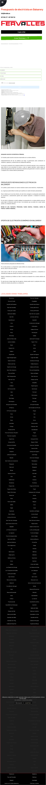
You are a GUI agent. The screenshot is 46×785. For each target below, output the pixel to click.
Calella (34, 335)
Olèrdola (34, 592)
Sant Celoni (34, 576)
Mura (11, 332)
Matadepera (34, 461)
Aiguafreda (11, 354)
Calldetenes (11, 479)
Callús (34, 476)
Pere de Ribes (11, 373)
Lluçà (34, 508)
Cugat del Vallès (34, 357)
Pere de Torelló (11, 301)
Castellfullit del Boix (34, 601)
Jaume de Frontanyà (34, 338)
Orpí (34, 414)
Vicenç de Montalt (34, 310)
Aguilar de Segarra (34, 354)
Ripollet (11, 457)
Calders (11, 351)
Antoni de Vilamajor (34, 457)
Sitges (34, 410)
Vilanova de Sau (11, 363)
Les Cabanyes (34, 570)
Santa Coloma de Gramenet (34, 583)
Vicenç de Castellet (11, 445)
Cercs (34, 420)
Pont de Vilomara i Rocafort (11, 432)
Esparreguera (34, 385)
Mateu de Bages (34, 373)
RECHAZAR (19, 703)
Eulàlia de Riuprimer (11, 623)
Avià (12, 476)
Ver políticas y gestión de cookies (23, 700)
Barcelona (11, 298)
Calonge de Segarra (34, 451)
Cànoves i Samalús (34, 445)
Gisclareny (11, 482)
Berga (11, 470)
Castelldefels (34, 595)
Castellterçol (12, 320)
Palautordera (34, 523)
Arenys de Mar (11, 442)
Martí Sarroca (34, 376)
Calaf (34, 351)
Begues (34, 501)
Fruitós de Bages (34, 533)
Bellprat (34, 470)
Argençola (11, 511)
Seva (11, 414)
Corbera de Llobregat (34, 323)
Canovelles (11, 448)
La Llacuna (34, 598)
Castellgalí (34, 780)
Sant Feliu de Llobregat (11, 520)
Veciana (34, 548)
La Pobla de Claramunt (11, 529)
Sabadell (12, 526)
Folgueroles (11, 486)
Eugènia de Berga (34, 623)
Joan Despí (34, 454)
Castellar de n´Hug (11, 620)
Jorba (11, 395)
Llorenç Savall (34, 514)
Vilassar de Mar (34, 379)
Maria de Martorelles (11, 580)
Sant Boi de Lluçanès (34, 313)
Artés (34, 348)
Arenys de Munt (34, 439)
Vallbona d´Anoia (11, 558)
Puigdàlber (34, 301)
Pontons (34, 435)
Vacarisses (34, 558)
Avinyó (11, 329)
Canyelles (34, 382)
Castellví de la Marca (34, 304)
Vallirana (34, 551)
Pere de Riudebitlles (34, 370)
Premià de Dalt (11, 601)
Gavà (11, 589)
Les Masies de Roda (34, 567)
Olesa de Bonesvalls (11, 592)
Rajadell (11, 780)
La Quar (34, 573)
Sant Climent (11, 576)
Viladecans (11, 774)
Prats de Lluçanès (11, 435)
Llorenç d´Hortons (11, 517)
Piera (11, 498)
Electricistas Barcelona (4, 43)
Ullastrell (11, 583)
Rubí (34, 345)
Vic (11, 548)
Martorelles (34, 464)
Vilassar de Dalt (11, 611)
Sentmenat (34, 388)
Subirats (34, 561)
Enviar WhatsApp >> (20, 38)
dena (11, 595)
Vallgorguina (11, 554)
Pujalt (34, 432)
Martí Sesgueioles (11, 376)
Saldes (11, 564)
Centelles (11, 423)
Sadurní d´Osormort (34, 526)
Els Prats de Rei (11, 388)
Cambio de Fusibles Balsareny (11, 783)
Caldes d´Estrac (34, 329)
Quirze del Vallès (11, 539)
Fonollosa (34, 482)
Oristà (11, 417)
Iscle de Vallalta (11, 342)
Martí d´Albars (11, 514)
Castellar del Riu (34, 617)
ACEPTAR (28, 703)
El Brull (11, 598)
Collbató (11, 385)
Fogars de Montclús (34, 486)
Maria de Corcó (34, 580)
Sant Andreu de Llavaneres (11, 461)
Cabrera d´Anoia (11, 473)
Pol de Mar (34, 542)
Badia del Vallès (34, 608)
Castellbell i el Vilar (34, 614)
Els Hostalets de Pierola (34, 407)
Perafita (34, 498)
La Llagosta (11, 533)
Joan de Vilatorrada (11, 338)
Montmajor (11, 398)
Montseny (11, 335)
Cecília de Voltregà (34, 360)
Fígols (34, 489)
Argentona (11, 439)
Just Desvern (34, 517)
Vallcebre (34, 554)
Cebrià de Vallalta (11, 313)
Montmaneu (34, 395)
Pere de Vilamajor (34, 298)
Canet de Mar (34, 448)
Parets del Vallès (11, 501)
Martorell (11, 467)
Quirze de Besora (34, 539)
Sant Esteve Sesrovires (11, 523)
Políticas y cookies (34, 783)
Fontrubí (34, 392)
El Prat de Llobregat (11, 410)
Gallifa (11, 504)
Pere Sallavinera (11, 545)
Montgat (34, 398)
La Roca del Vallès (11, 573)
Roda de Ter (11, 348)
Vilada (34, 545)
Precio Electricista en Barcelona (14, 43)
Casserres (11, 495)
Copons (11, 326)
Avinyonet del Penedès (11, 404)
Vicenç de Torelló (11, 310)
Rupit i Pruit (34, 342)
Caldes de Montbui (34, 367)
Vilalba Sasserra (34, 363)
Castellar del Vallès (11, 617)
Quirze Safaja (34, 536)
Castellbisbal (34, 429)
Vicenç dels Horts (34, 307)
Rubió (11, 345)
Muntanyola (34, 332)
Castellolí (34, 320)
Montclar (34, 401)
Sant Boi (12, 316)
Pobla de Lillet (34, 426)
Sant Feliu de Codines (34, 520)
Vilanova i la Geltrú (34, 611)
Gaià (12, 392)
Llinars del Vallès (34, 564)
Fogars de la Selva (11, 489)
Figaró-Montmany (11, 492)
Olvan (11, 420)
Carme (34, 495)
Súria (11, 561)
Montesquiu (11, 401)
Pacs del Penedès (11, 777)
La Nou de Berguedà (34, 529)
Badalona (34, 774)
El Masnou (11, 407)
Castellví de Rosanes (11, 304)
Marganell (34, 467)
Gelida (34, 586)
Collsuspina (34, 326)
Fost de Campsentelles (11, 536)
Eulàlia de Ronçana (34, 620)
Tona (11, 382)
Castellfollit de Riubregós (11, 605)
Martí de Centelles (11, 307)
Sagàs (11, 508)
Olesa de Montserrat (34, 589)
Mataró (11, 608)
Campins (11, 451)
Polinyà (11, 426)
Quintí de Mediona (11, 542)
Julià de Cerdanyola (11, 454)
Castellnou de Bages (34, 511)
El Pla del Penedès (34, 404)
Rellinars (34, 777)
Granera (34, 479)
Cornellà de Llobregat (11, 586)
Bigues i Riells (34, 442)
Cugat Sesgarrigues (11, 357)
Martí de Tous (11, 379)
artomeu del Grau (34, 316)
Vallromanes (11, 551)
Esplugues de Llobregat (34, 492)
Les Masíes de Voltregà (11, 567)
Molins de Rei (34, 423)
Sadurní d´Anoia (11, 360)
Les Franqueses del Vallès (11, 570)
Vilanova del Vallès (11, 614)
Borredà (34, 473)
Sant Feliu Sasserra (11, 370)
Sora (34, 504)
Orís (34, 417)
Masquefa (11, 464)
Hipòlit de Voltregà (11, 367)
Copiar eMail (21, 32)
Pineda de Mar (11, 429)
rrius (11, 323)
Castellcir (34, 605)
